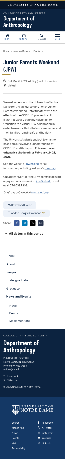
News (13, 305)
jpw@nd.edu (43, 181)
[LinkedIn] (25, 223)
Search (42, 39)
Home (7, 39)
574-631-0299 (19, 365)
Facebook (12, 376)
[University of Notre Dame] (32, 410)
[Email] (41, 223)
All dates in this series (26, 233)
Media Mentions (19, 320)
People (11, 272)
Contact (23, 39)
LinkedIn (46, 443)
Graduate (13, 288)
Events (37, 51)
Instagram (47, 433)
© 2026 (7, 386)
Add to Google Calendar (25, 213)
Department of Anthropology (18, 21)
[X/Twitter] (33, 223)
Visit (14, 443)
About (10, 264)
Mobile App (18, 427)
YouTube (46, 438)
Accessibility (19, 448)
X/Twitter (12, 380)
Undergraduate (17, 280)
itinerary (50, 168)
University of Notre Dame (32, 5)
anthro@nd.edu (11, 369)
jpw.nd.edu (32, 163)
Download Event (21, 205)
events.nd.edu (39, 192)
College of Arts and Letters (24, 335)
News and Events (21, 51)
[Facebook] (17, 223)
